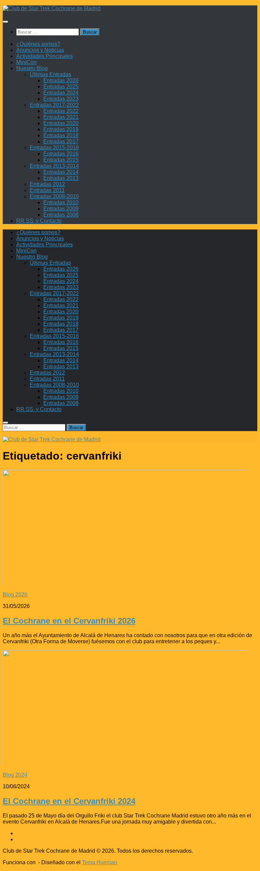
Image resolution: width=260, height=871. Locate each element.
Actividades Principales (44, 56)
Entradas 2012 (47, 184)
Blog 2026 (15, 594)
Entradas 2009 (61, 208)
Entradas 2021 (61, 117)
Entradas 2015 (61, 160)
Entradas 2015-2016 (54, 147)
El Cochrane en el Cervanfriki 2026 (69, 620)
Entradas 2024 (61, 93)
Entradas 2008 (61, 215)
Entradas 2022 (61, 111)
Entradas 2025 (61, 86)
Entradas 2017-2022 (54, 105)
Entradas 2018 (61, 135)
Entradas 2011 (47, 190)
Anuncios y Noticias (40, 50)
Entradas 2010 (61, 202)
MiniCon (26, 62)
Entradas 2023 (61, 99)
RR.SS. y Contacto (39, 221)
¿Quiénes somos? (38, 44)
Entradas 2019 (61, 129)
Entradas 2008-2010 (54, 196)
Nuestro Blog (32, 68)
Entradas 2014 (61, 172)
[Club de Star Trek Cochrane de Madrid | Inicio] (52, 8)
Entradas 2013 (61, 178)
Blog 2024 (15, 775)
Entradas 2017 (61, 141)
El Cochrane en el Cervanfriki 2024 (69, 801)
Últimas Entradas (50, 74)
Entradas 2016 (61, 154)
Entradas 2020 (61, 123)
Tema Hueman (99, 862)
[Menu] (5, 22)
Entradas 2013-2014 (54, 166)
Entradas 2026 (61, 80)
